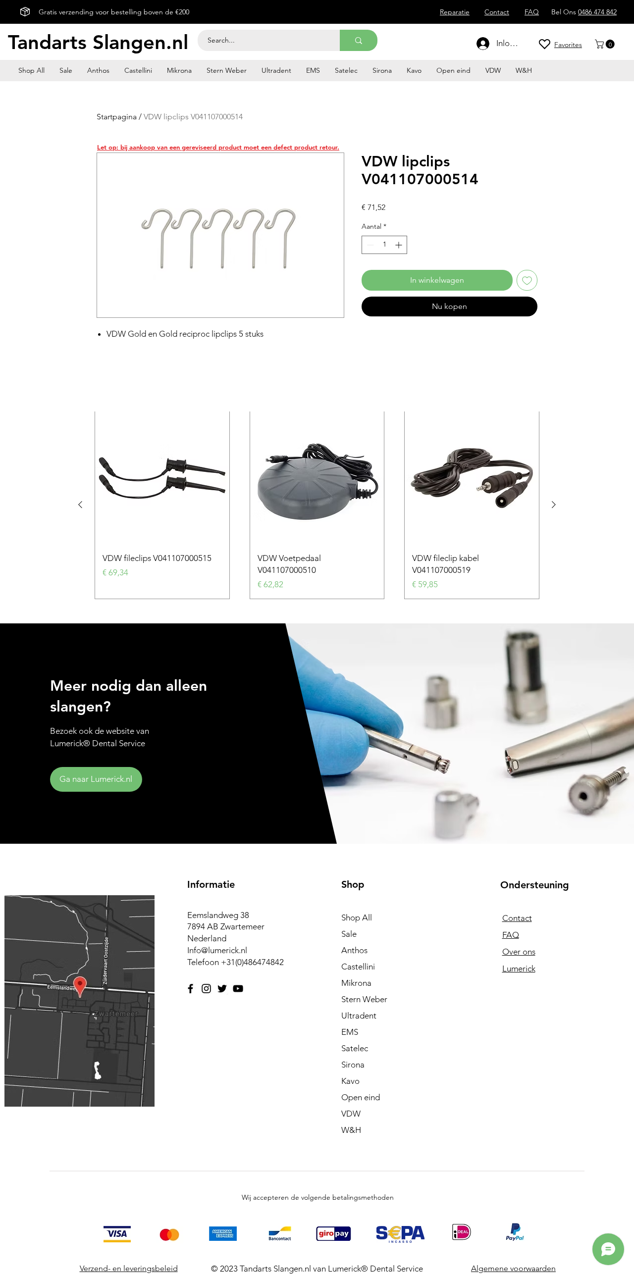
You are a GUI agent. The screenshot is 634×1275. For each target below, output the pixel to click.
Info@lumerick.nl (217, 950)
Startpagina (117, 116)
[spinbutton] (384, 245)
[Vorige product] (80, 504)
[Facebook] (190, 988)
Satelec (354, 1048)
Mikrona (356, 983)
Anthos (354, 950)
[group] (317, 505)
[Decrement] (369, 245)
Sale (349, 934)
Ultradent (358, 1015)
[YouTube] (238, 988)
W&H (351, 1130)
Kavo (350, 1081)
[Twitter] (222, 988)
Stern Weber (364, 999)
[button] (606, 44)
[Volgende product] (554, 504)
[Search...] (358, 40)
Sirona (353, 1065)
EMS (349, 1032)
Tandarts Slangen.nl (98, 42)
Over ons (518, 952)
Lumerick (518, 968)
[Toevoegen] (527, 280)
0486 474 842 (597, 11)
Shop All (356, 917)
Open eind (360, 1097)
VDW (351, 1114)
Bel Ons (564, 11)
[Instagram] (206, 988)
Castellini (358, 966)
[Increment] (399, 245)
